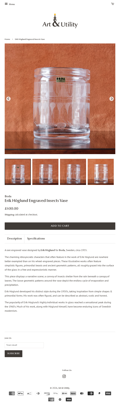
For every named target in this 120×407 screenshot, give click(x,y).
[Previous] (8, 99)
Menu (11, 4)
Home (7, 39)
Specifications (36, 238)
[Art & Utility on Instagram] (64, 377)
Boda (62, 250)
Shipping (9, 215)
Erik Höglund (48, 250)
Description (14, 238)
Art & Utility (64, 388)
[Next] (111, 99)
